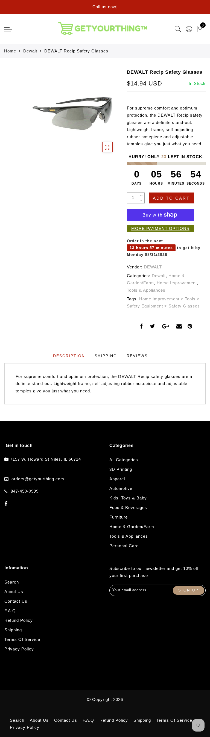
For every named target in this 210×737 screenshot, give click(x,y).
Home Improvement (177, 282)
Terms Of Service (22, 639)
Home (10, 51)
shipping (106, 356)
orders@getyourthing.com (37, 478)
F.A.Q (10, 610)
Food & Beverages (128, 507)
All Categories (123, 459)
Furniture (118, 517)
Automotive (120, 488)
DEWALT (153, 267)
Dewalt (30, 51)
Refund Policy (18, 620)
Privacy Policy (19, 649)
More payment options (160, 228)
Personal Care (124, 545)
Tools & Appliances (146, 290)
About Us (13, 591)
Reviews (137, 356)
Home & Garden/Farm (131, 526)
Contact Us (15, 601)
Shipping (13, 630)
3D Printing (120, 469)
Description (69, 356)
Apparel (117, 478)
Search (11, 582)
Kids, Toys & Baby (128, 498)
